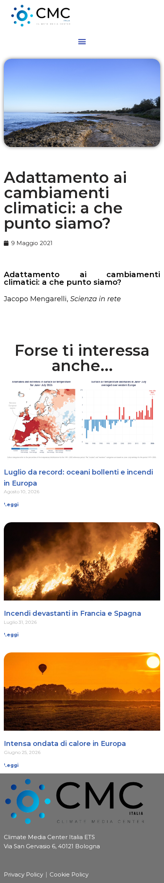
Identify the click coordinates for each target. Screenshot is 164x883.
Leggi (11, 504)
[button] (82, 41)
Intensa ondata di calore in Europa (65, 743)
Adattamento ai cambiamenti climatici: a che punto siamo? (82, 278)
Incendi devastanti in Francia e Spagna (72, 613)
